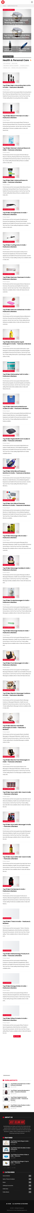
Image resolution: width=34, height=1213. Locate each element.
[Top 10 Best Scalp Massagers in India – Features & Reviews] (11, 592)
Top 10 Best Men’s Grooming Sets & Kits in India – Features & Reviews (17, 86)
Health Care (14, 63)
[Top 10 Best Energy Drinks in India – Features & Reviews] (11, 978)
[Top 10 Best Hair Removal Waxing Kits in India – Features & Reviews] (17, 17)
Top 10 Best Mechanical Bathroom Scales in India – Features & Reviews (15, 407)
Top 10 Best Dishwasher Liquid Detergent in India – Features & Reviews (17, 343)
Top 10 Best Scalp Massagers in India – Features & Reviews (16, 601)
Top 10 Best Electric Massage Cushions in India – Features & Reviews (16, 694)
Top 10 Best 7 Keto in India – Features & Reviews (16, 922)
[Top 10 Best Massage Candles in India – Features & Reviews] (11, 560)
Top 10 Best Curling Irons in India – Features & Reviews (15, 246)
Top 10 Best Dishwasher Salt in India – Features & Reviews (16, 375)
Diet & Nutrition (6, 63)
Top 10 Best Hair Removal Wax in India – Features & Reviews (17, 36)
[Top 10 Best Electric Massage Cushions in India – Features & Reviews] (11, 685)
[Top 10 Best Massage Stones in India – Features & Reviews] (11, 623)
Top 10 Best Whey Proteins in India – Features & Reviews (15, 1019)
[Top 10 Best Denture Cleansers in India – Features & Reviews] (11, 269)
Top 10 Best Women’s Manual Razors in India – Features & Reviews (16, 149)
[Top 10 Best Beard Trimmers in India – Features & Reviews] (11, 108)
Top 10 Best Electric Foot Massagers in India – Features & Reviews (16, 761)
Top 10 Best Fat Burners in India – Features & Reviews (14, 890)
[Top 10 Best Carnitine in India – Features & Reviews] (11, 1170)
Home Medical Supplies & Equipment (11, 65)
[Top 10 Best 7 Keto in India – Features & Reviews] (11, 914)
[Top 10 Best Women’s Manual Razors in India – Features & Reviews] (11, 140)
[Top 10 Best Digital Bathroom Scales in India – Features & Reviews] (11, 431)
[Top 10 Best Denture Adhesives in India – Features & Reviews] (11, 302)
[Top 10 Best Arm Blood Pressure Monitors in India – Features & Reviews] (11, 496)
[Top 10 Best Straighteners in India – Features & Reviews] (11, 205)
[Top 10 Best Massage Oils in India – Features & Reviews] (11, 528)
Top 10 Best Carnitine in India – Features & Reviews (17, 1179)
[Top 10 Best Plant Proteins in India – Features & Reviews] (11, 1043)
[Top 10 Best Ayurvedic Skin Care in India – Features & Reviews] (11, 784)
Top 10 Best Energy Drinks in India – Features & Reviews (15, 987)
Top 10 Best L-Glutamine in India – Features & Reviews (15, 1116)
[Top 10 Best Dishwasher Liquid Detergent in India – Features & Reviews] (11, 334)
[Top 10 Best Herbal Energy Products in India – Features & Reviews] (11, 946)
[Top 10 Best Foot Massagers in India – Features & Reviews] (11, 655)
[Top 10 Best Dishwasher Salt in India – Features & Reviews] (11, 366)
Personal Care (6, 68)
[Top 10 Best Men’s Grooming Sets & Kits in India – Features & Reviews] (11, 77)
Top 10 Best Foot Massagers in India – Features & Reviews (16, 664)
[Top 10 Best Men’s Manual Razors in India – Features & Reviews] (11, 172)
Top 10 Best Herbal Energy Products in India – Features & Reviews (16, 955)
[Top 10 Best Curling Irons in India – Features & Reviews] (11, 237)
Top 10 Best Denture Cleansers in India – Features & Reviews (17, 278)
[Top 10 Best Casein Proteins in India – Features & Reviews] (11, 1075)
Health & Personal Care (8, 9)
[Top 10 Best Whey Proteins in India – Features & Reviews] (11, 1010)
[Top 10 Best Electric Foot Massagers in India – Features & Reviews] (11, 752)
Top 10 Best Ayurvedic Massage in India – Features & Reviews (17, 825)
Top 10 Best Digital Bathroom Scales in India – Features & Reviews (16, 440)
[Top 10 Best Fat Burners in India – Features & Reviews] (11, 881)
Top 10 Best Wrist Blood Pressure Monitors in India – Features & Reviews (16, 472)
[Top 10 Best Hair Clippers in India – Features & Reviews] (24, 46)
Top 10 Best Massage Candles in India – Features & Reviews (17, 569)
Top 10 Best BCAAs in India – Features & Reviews (17, 1209)
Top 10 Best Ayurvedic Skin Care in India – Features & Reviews (17, 793)
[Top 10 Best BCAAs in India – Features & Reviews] (11, 1200)
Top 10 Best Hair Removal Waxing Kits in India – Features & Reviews (16, 22)
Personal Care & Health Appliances (19, 68)
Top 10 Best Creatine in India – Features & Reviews (17, 1148)
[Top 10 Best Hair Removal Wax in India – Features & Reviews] (17, 32)
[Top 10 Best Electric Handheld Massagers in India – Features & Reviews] (11, 718)
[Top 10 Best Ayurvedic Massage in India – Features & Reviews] (11, 817)
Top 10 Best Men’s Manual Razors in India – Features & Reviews (15, 181)
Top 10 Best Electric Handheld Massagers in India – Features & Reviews (14, 727)
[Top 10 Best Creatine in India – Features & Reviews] (11, 1140)
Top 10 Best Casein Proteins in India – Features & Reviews (16, 1084)
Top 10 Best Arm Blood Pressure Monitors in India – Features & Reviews (16, 504)
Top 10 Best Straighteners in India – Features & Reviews (15, 213)
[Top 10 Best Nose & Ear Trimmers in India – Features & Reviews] (10, 46)
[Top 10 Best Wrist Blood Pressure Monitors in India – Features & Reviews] (11, 463)
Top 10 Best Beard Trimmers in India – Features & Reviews (16, 117)
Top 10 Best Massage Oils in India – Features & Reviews (15, 537)
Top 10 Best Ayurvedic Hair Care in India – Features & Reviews (17, 858)
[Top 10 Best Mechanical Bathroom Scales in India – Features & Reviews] (11, 399)
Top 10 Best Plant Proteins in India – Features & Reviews (15, 1052)
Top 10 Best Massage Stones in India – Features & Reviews (16, 632)
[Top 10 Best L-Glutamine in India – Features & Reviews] (11, 1107)
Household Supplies (24, 65)
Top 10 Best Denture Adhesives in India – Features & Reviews (17, 310)
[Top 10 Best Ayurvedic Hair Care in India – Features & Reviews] (11, 849)
